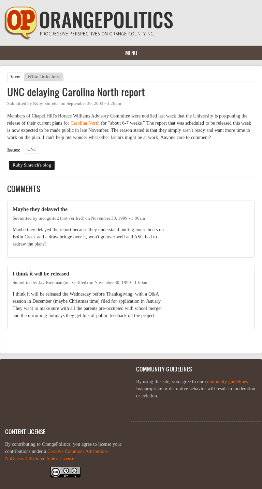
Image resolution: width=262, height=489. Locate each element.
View (16, 76)
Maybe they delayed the (40, 209)
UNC (32, 149)
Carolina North (85, 123)
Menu (131, 53)
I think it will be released (41, 273)
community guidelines (226, 381)
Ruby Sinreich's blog (32, 165)
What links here (43, 76)
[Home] (88, 38)
